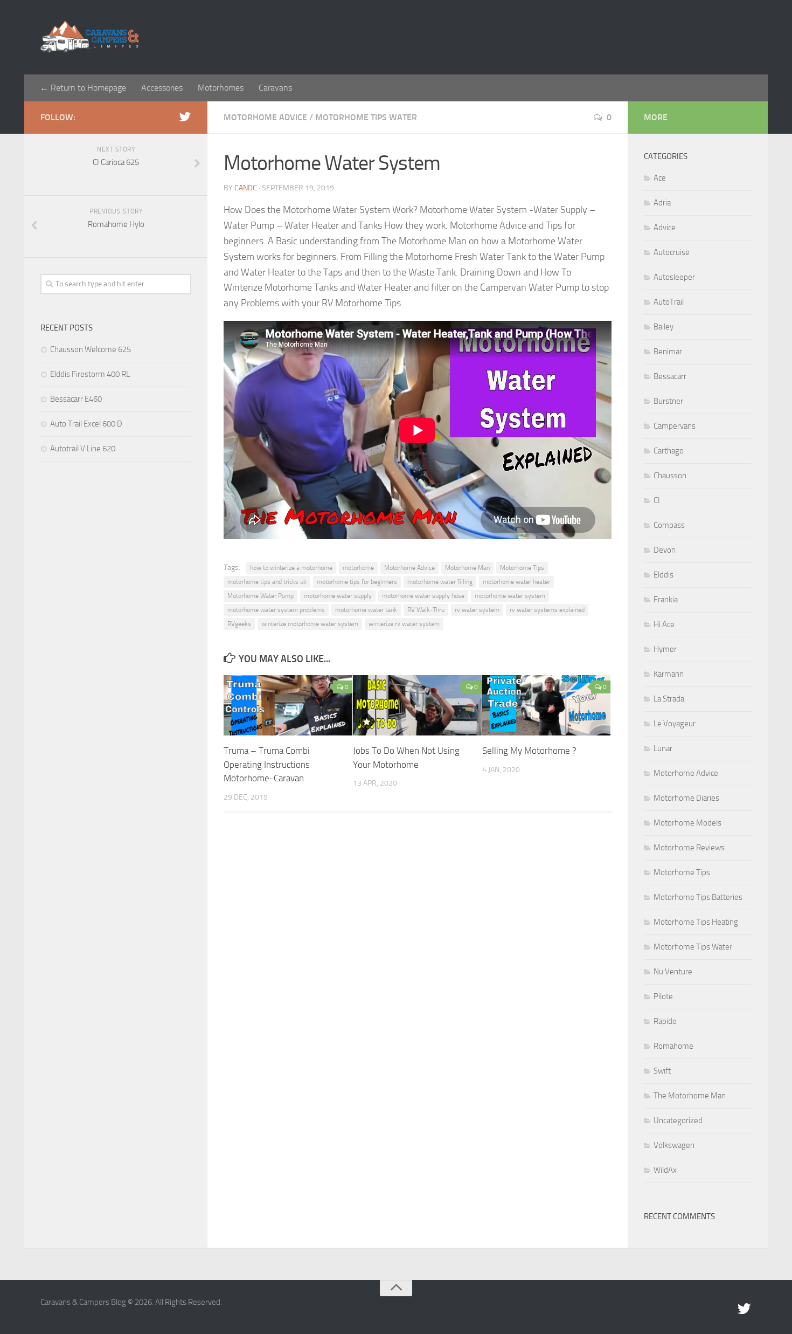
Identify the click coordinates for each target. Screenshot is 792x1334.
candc (245, 187)
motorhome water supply (338, 596)
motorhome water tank (366, 610)
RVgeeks (239, 624)
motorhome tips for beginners (357, 582)
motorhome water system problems (276, 610)
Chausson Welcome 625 (90, 349)
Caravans (275, 87)
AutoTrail (669, 302)
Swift (662, 1071)
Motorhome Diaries (686, 798)
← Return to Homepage (83, 87)
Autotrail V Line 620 (82, 448)
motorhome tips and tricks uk (267, 582)
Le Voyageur (675, 723)
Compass (669, 525)
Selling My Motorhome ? (529, 750)
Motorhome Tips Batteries (698, 897)
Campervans (675, 426)
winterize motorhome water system (309, 624)
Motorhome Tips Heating (696, 922)
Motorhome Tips (522, 568)
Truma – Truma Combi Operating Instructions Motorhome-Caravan (267, 764)
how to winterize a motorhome (291, 568)
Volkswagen (674, 1145)
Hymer (665, 649)
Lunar (663, 748)
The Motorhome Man (690, 1096)
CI (657, 500)
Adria (662, 203)
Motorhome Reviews (689, 847)
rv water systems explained (547, 610)
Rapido (665, 1021)
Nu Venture (673, 972)
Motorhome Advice (265, 117)
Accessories (162, 87)
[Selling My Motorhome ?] (546, 705)
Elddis (663, 575)
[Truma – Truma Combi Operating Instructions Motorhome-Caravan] (288, 705)
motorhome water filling (440, 582)
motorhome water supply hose (423, 596)
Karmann (669, 674)
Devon (665, 550)
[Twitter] (184, 117)
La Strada (669, 699)
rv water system (477, 610)
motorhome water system (510, 596)
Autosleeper (674, 277)
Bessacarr (670, 376)
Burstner (668, 401)
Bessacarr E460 (76, 399)
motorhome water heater (516, 582)
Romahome (673, 1046)
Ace (660, 178)
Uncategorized (678, 1120)
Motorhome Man (467, 568)
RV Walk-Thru (425, 610)
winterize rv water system (404, 624)
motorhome (358, 568)
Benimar (668, 351)
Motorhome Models (687, 823)
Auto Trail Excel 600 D (86, 424)
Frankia (666, 599)
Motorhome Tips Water (366, 117)
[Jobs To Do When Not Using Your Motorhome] (417, 705)
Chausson (670, 475)
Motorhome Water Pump (260, 596)
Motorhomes (221, 87)
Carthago (669, 451)
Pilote (663, 996)
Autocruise (672, 252)
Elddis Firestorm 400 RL (90, 374)
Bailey (663, 327)
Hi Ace (664, 624)
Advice (665, 227)
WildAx (665, 1170)
